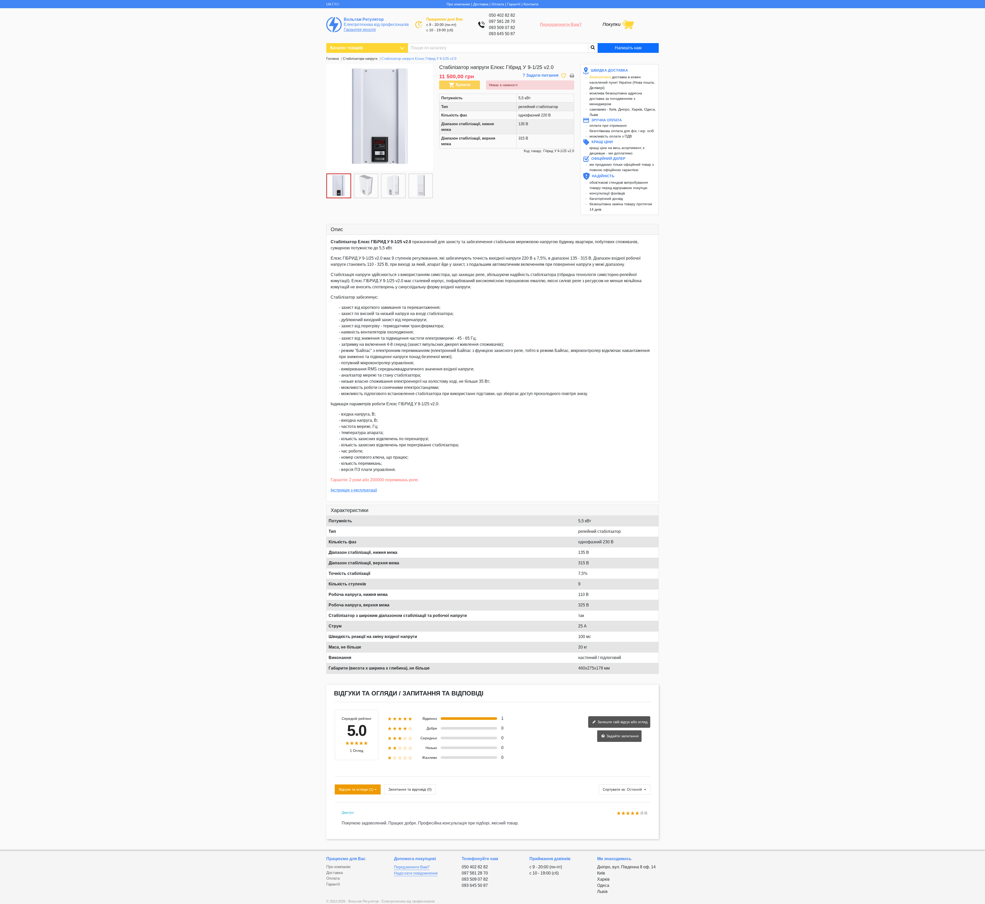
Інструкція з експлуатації (354, 490)
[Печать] (572, 75)
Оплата (497, 4)
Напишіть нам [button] (628, 48)
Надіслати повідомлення (416, 873)
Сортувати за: (614, 789)
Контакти (531, 4)
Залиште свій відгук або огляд (621, 722)
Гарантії (513, 4)
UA (329, 4)
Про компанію (458, 4)
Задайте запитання (622, 736)
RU (336, 4)
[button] (426, 117)
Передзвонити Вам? (561, 24)
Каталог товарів (346, 48)
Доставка (480, 4)
